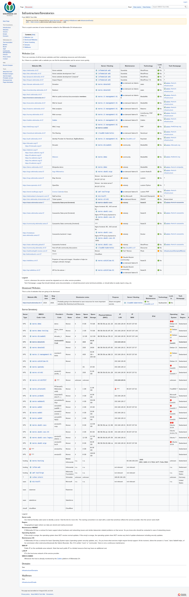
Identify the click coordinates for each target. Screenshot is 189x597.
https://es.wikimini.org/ (32, 160)
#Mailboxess (74, 20)
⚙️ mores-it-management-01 (106, 96)
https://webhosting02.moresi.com (34, 251)
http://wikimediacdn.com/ (31, 254)
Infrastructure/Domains (30, 570)
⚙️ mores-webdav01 (37, 401)
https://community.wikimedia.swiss (34, 223)
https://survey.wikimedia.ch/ (32, 114)
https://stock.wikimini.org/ (33, 153)
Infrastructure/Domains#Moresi (174, 251)
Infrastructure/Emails (87, 20)
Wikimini (55, 157)
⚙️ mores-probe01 (37, 396)
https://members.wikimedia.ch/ (33, 98)
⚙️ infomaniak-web (102, 70)
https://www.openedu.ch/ (31, 185)
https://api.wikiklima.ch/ (31, 270)
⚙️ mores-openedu (37, 367)
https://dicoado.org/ (29, 143)
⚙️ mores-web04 (36, 418)
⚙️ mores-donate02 (102, 84)
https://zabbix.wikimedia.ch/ (32, 120)
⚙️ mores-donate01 (37, 342)
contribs (65, 20)
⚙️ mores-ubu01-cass (103, 202)
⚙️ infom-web (35, 467)
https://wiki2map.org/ (30, 126)
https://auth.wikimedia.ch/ (31, 139)
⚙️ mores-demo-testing (39, 331)
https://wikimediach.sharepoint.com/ (35, 196)
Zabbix (54, 120)
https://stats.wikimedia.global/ (33, 244)
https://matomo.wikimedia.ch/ (33, 109)
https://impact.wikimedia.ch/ (32, 80)
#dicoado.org (175, 145)
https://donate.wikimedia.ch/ (32, 84)
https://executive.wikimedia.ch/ (33, 103)
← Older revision (34, 22)
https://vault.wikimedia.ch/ (31, 303)
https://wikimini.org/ (29, 150)
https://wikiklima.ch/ (29, 260)
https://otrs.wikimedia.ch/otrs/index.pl (35, 199)
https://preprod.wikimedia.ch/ (33, 77)
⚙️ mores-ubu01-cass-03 (105, 217)
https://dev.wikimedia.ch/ (31, 73)
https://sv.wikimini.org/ (32, 158)
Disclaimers (49, 594)
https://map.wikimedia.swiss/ (32, 178)
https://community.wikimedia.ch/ (34, 248)
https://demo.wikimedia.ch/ (32, 167)
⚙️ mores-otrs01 (102, 199)
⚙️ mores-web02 (101, 128)
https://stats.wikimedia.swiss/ (33, 202)
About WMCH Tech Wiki (38, 594)
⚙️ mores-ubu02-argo (103, 171)
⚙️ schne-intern (36, 477)
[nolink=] (167, 83)
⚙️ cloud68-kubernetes (104, 133)
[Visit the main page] (9, 9)
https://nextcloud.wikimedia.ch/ (33, 133)
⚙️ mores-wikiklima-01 (104, 260)
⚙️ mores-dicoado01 (103, 145)
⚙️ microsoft (100, 196)
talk (61, 20)
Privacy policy (25, 594)
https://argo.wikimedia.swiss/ (32, 171)
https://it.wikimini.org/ (32, 163)
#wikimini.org (175, 157)
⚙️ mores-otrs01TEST (38, 380)
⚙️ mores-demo (101, 157)
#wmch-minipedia (177, 167)
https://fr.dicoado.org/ (32, 146)
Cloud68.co (130, 139)
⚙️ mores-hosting (37, 461)
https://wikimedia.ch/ (30, 70)
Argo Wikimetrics (58, 171)
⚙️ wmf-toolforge (102, 192)
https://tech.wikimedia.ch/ (31, 94)
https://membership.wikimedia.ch (34, 90)
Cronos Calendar (58, 192)
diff (27, 22)
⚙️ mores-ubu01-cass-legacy (41, 437)
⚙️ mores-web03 (36, 413)
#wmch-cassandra (177, 202)
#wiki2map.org (176, 126)
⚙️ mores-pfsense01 (38, 389)
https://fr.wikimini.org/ (32, 155)
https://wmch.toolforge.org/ (32, 192)
